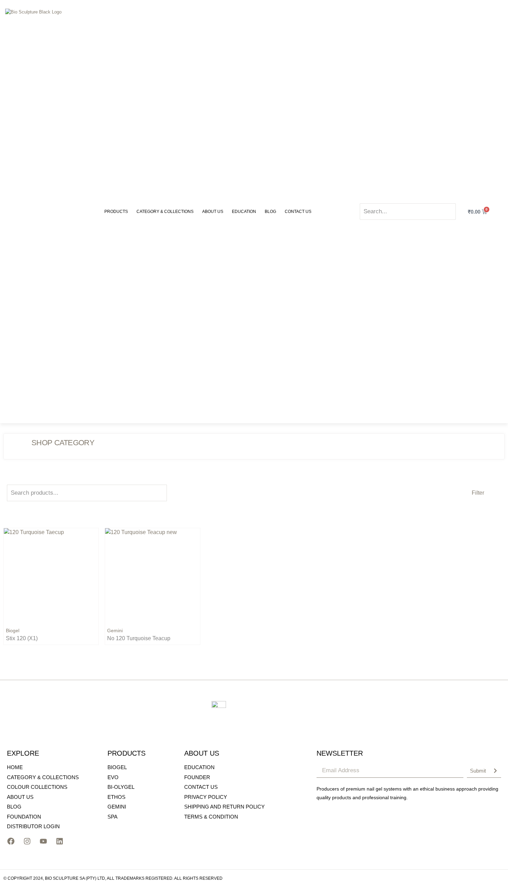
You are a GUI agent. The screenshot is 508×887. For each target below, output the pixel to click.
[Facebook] (10, 841)
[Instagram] (27, 841)
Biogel (12, 630)
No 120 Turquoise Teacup (138, 638)
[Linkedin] (59, 841)
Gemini (115, 630)
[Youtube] (43, 841)
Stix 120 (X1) (22, 638)
